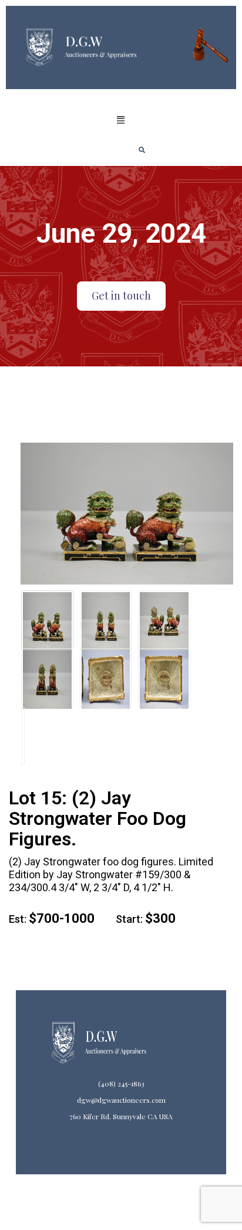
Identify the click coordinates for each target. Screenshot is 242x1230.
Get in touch (121, 295)
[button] (121, 120)
